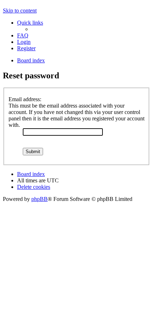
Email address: (25, 99)
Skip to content (20, 10)
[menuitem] (22, 35)
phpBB (39, 199)
